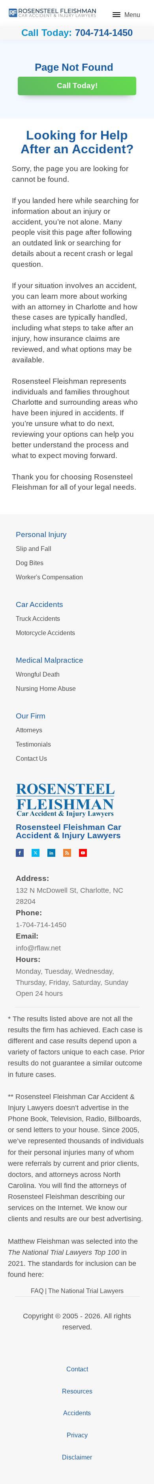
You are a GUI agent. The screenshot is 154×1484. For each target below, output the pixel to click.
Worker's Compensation (49, 577)
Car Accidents (39, 604)
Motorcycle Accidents (45, 633)
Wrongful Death (38, 674)
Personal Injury (41, 534)
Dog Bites (29, 563)
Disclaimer (77, 1457)
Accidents (77, 1413)
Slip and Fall (33, 548)
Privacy (77, 1435)
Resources (77, 1391)
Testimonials (33, 744)
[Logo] (52, 13)
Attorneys (29, 730)
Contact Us (31, 758)
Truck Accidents (38, 618)
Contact (77, 1369)
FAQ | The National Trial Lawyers (77, 1291)
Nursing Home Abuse (46, 688)
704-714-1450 (104, 33)
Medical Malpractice (49, 660)
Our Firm (30, 716)
